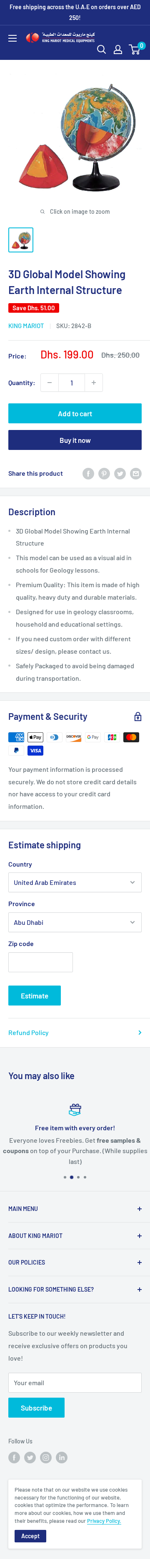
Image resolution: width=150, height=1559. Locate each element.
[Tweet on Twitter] (120, 473)
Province (21, 903)
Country (20, 864)
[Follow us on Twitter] (30, 1457)
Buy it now (75, 440)
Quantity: (21, 382)
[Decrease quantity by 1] (49, 382)
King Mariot (26, 325)
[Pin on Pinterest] (104, 473)
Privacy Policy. (104, 1520)
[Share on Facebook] (88, 473)
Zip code (21, 943)
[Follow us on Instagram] (46, 1457)
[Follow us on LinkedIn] (62, 1457)
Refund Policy (28, 1032)
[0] (135, 49)
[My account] (118, 49)
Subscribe (36, 1407)
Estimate (34, 995)
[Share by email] (136, 473)
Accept (30, 1535)
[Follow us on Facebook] (14, 1457)
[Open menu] (12, 38)
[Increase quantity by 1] (93, 382)
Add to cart (75, 413)
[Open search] (101, 49)
